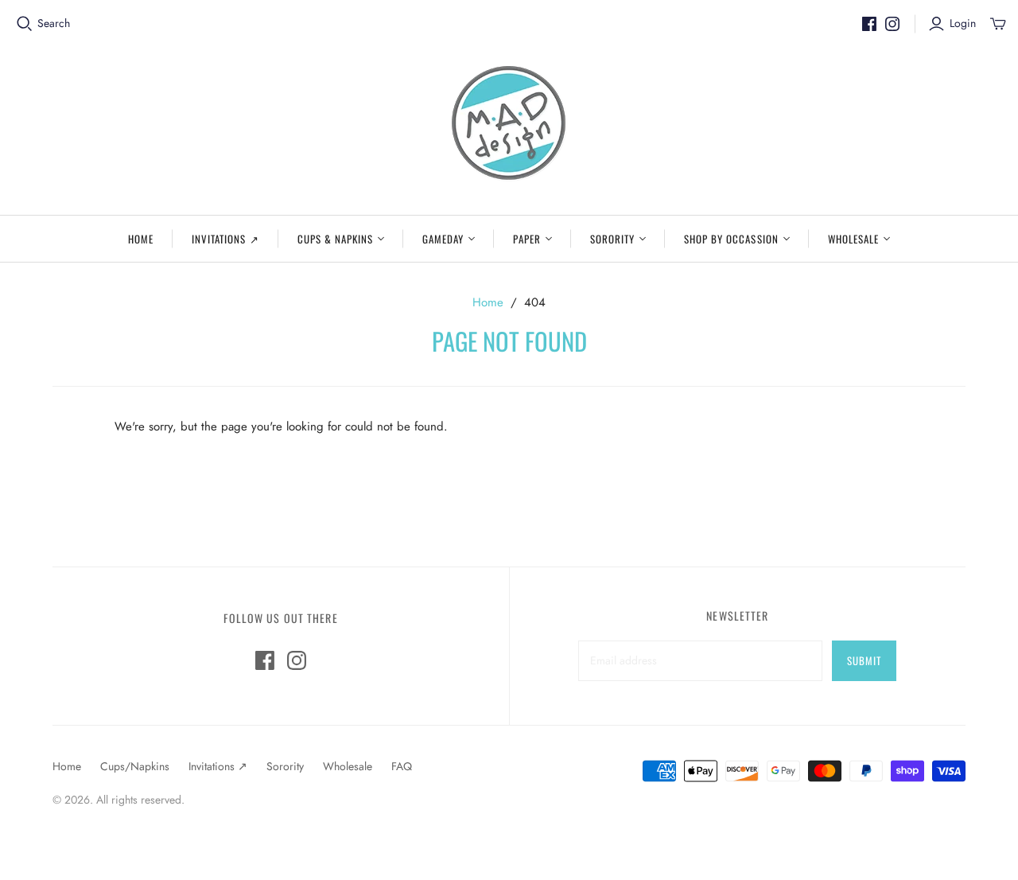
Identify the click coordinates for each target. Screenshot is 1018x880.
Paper (526, 239)
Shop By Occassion (731, 239)
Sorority (612, 239)
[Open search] (25, 24)
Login (963, 23)
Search (53, 23)
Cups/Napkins (134, 766)
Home (140, 239)
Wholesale (853, 239)
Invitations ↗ (225, 239)
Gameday (443, 239)
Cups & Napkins (335, 239)
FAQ (401, 766)
